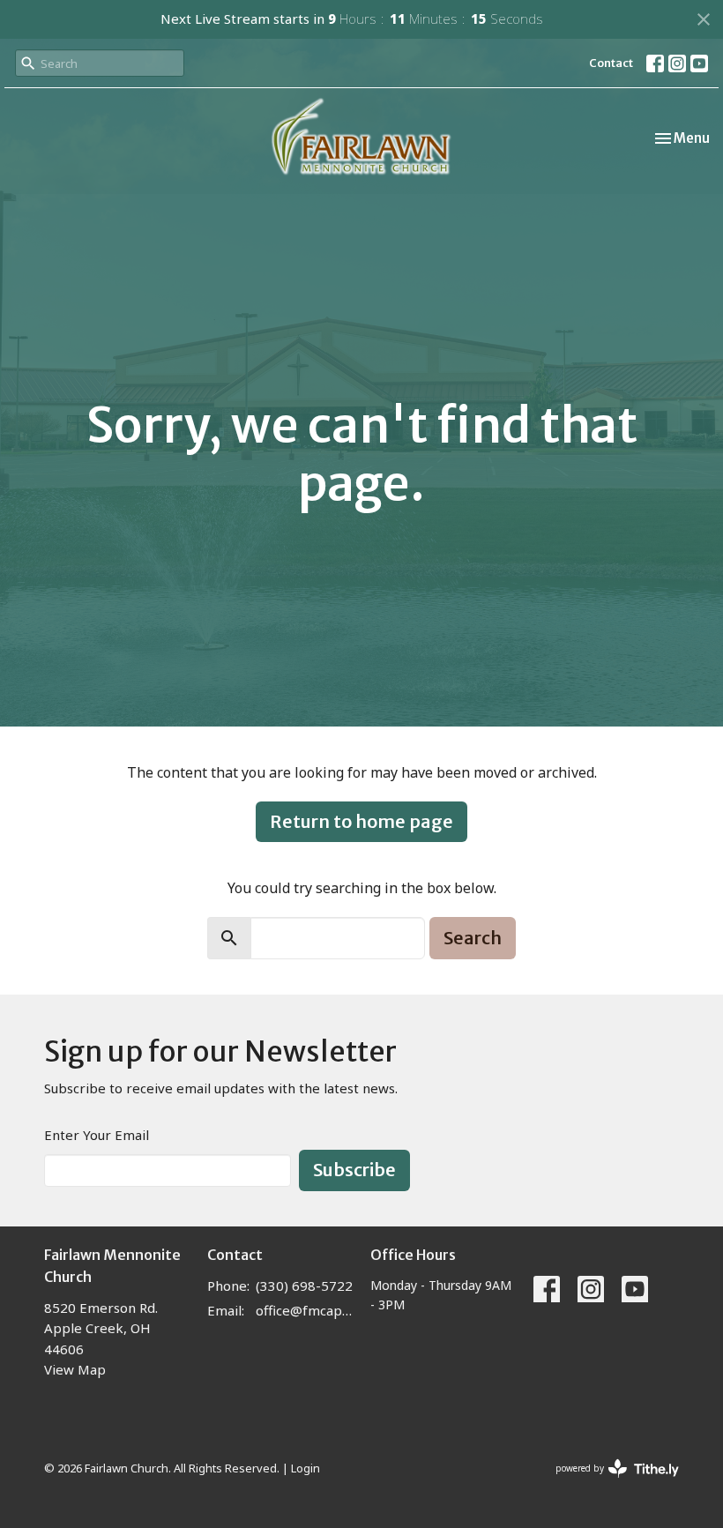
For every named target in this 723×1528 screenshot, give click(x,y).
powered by (607, 1483)
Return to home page (361, 821)
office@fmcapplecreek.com (304, 1310)
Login (305, 1468)
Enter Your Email (96, 1135)
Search (472, 938)
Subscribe (354, 1170)
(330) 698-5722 (304, 1285)
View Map (75, 1369)
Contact (611, 63)
